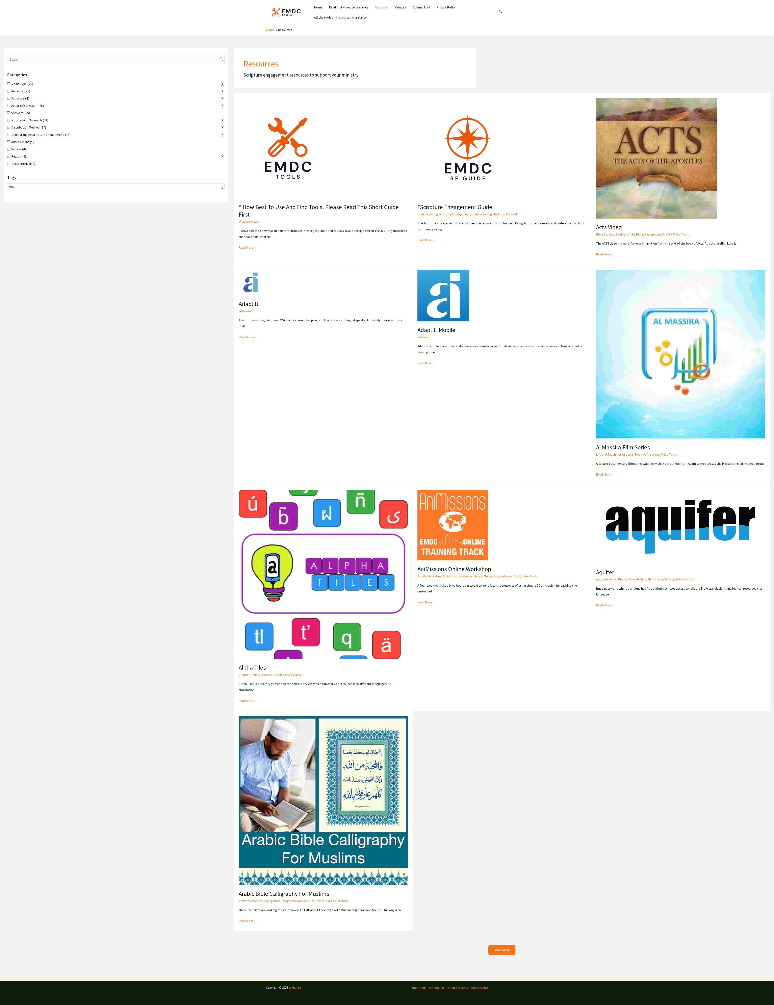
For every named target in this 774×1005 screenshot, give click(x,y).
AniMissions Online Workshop (454, 569)
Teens (297, 675)
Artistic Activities (429, 576)
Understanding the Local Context (494, 214)
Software (245, 311)
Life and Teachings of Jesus (615, 454)
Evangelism (653, 234)
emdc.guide (437, 988)
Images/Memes (292, 901)
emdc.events (480, 988)
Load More (502, 950)
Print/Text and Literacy (268, 675)
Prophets (653, 454)
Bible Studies (605, 234)
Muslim (640, 454)
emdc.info (294, 987)
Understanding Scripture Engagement (443, 214)
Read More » (247, 248)
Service (669, 579)
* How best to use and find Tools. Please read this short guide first (319, 210)
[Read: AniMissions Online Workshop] (452, 525)
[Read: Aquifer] (680, 526)
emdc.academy (458, 988)
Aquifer (605, 572)
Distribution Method (632, 579)
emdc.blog (418, 988)
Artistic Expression (456, 576)
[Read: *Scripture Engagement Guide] (467, 148)
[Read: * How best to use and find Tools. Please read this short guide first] (289, 148)
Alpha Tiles (252, 667)
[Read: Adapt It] (251, 282)
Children (244, 675)
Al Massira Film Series (623, 447)
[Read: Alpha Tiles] (323, 574)
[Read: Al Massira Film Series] (680, 354)
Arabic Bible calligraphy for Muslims (284, 893)
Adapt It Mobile (436, 330)
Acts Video (609, 227)
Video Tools (681, 234)
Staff (288, 675)
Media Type (491, 576)
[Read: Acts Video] (656, 158)
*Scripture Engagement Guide (454, 207)
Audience (476, 576)
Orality (667, 234)
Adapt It (249, 304)
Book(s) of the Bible (629, 234)
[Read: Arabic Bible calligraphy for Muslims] (323, 800)
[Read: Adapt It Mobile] (443, 295)
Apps (599, 579)
